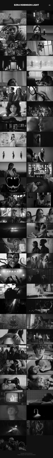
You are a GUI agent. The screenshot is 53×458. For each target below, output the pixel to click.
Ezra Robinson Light (26, 5)
